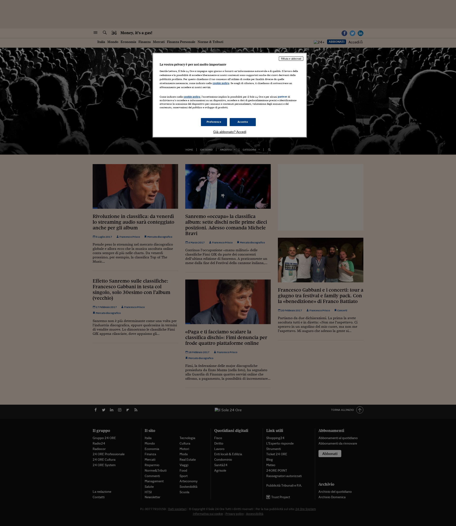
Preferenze (214, 121)
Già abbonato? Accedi (229, 132)
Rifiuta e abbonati (291, 58)
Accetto (243, 121)
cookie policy (221, 83)
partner (282, 96)
